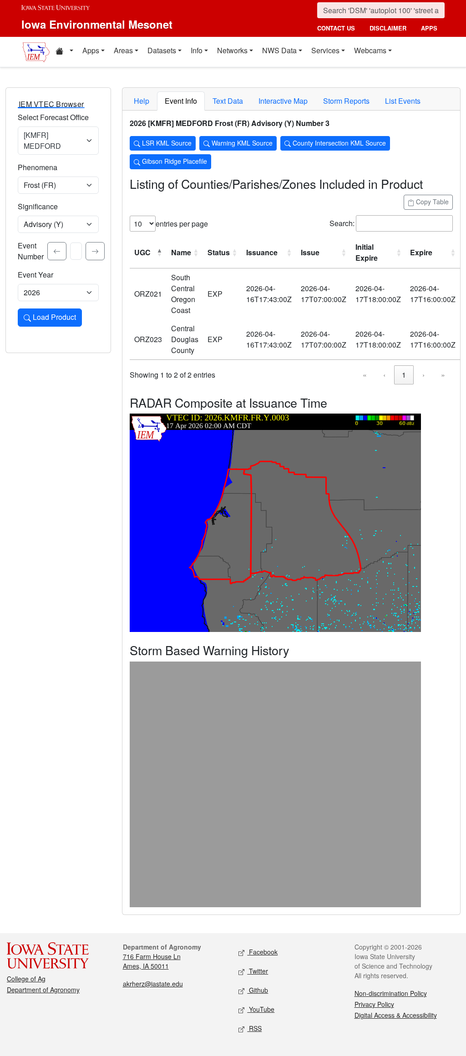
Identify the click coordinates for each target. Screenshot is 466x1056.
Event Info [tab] (181, 101)
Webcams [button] (370, 50)
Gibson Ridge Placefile (173, 161)
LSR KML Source (166, 142)
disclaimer (388, 28)
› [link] (423, 374)
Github (257, 990)
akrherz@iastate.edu (153, 983)
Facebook (262, 951)
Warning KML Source (241, 142)
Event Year (35, 274)
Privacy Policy (374, 1004)
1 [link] (404, 374)
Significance (38, 206)
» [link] (443, 374)
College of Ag (26, 978)
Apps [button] (90, 50)
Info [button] (197, 50)
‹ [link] (384, 374)
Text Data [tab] (228, 101)
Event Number (31, 251)
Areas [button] (123, 50)
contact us (336, 28)
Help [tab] (141, 101)
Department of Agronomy (43, 989)
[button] (64, 51)
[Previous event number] (56, 251)
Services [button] (325, 50)
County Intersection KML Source (338, 142)
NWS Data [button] (279, 50)
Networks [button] (232, 50)
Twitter (257, 970)
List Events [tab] (402, 101)
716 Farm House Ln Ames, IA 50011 (152, 961)
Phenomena (37, 167)
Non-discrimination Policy (391, 993)
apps (429, 28)
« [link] (365, 374)
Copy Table (431, 201)
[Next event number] (95, 251)
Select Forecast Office (53, 117)
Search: (342, 223)
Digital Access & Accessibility (396, 1015)
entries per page (182, 223)
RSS (254, 1028)
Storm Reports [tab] (346, 101)
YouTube (260, 1009)
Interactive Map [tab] (283, 101)
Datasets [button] (161, 50)
